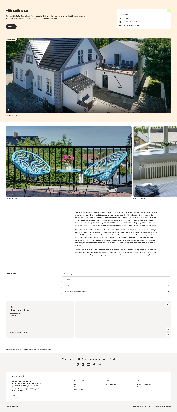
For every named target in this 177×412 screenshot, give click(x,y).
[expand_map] (168, 304)
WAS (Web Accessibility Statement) (159, 406)
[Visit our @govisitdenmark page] (94, 364)
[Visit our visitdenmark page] (88, 364)
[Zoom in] (168, 329)
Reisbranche (78, 389)
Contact (139, 387)
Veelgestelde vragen (144, 384)
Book (10, 26)
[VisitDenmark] (18, 376)
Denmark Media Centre (113, 384)
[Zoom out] (168, 334)
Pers (75, 384)
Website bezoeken (129, 22)
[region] (123, 319)
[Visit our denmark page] (77, 364)
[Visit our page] (83, 364)
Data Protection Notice (138, 406)
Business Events (79, 387)
